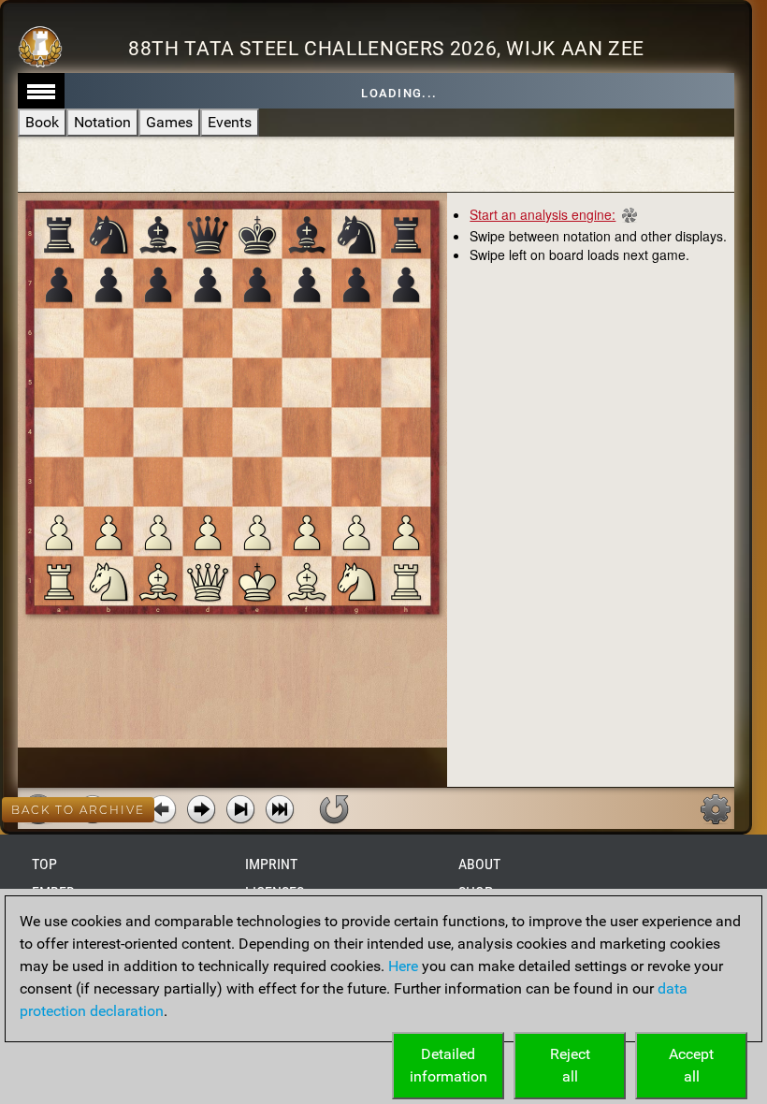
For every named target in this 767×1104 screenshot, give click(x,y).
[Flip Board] (334, 809)
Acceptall (691, 1065)
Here (403, 966)
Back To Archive (78, 810)
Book (42, 122)
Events (230, 122)
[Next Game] (280, 809)
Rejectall (570, 1065)
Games (169, 122)
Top (44, 864)
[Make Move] (201, 809)
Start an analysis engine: (542, 214)
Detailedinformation (448, 1065)
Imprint (271, 864)
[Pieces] (716, 809)
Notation (102, 122)
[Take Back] (162, 809)
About (479, 864)
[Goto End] (240, 809)
